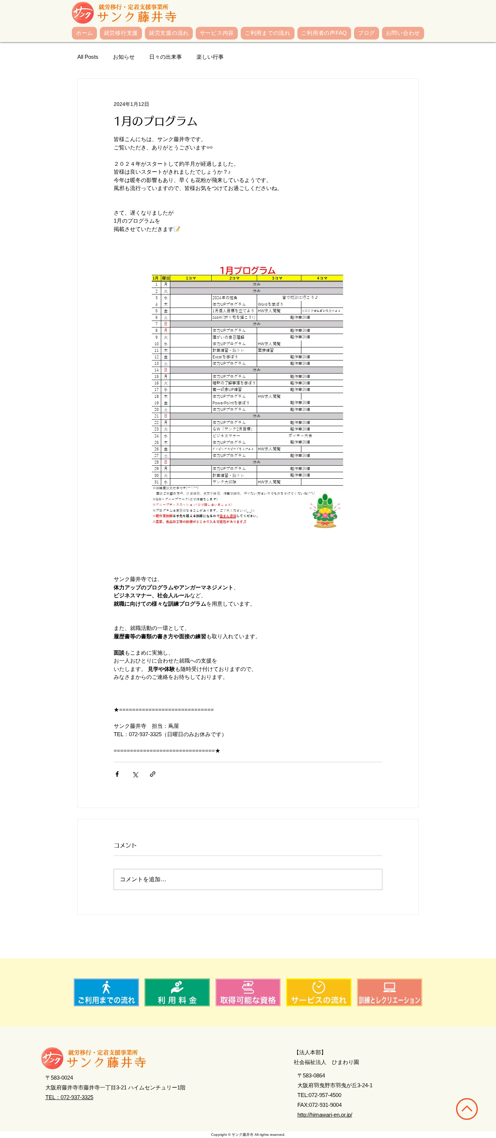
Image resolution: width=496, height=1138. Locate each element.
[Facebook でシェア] (117, 774)
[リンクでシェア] (152, 774)
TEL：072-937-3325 (69, 1097)
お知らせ (124, 57)
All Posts (87, 57)
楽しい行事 (210, 57)
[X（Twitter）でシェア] (134, 774)
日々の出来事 (165, 57)
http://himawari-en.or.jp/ (324, 1115)
